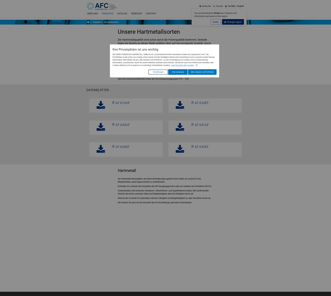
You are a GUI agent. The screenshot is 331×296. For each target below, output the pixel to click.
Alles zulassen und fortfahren (202, 72)
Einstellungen (158, 72)
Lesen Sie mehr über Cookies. (182, 65)
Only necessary (178, 72)
